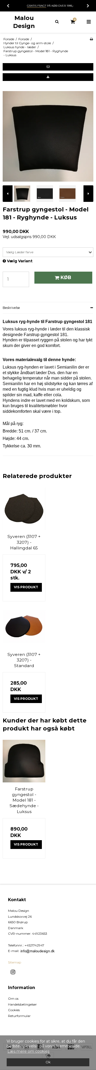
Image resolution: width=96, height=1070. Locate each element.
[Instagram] (15, 972)
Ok (48, 1062)
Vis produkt (26, 587)
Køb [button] (66, 277)
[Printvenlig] (91, 39)
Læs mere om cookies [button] (28, 1051)
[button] (48, 67)
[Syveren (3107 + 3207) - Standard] (24, 626)
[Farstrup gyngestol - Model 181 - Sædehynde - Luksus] (24, 761)
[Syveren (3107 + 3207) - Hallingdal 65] (24, 508)
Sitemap (14, 962)
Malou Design (24, 21)
